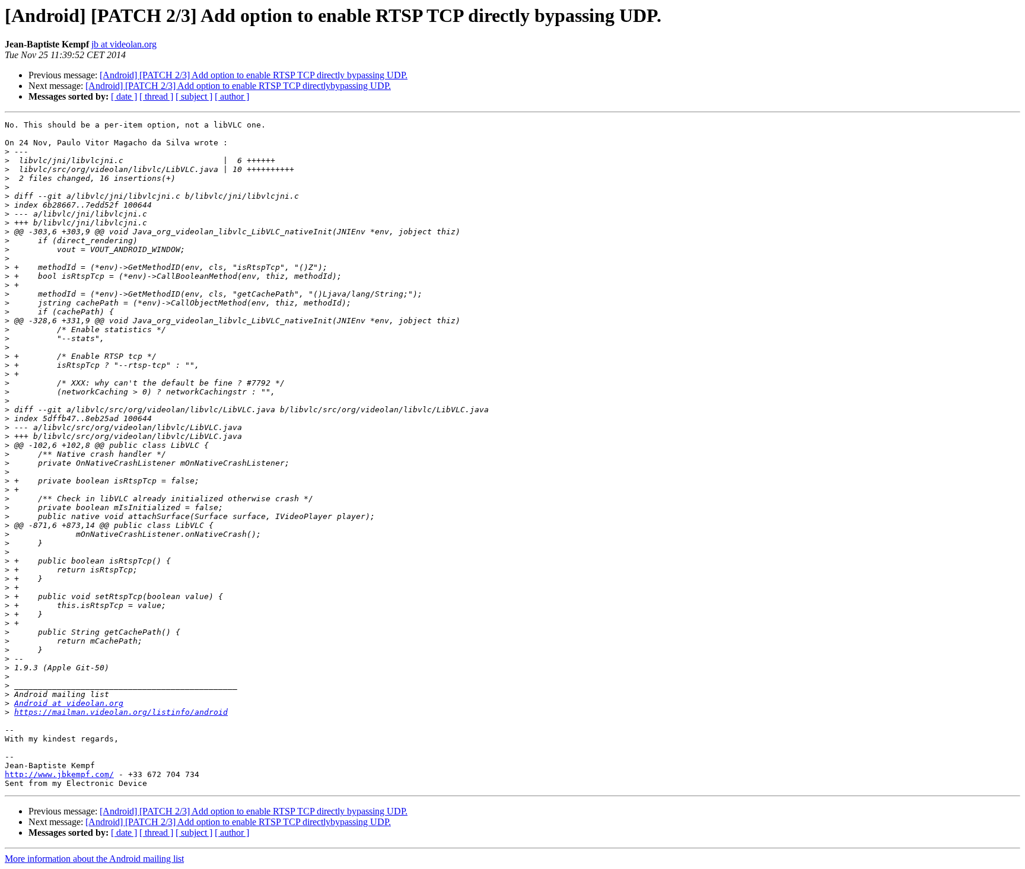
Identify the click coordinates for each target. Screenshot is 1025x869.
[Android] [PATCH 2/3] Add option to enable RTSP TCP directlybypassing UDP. (238, 86)
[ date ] (124, 96)
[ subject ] (194, 96)
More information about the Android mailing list (94, 859)
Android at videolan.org (68, 703)
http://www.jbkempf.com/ (59, 774)
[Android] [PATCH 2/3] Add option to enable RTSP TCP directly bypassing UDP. (254, 75)
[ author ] (232, 96)
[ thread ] (156, 96)
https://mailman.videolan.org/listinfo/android (121, 712)
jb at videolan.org (124, 44)
